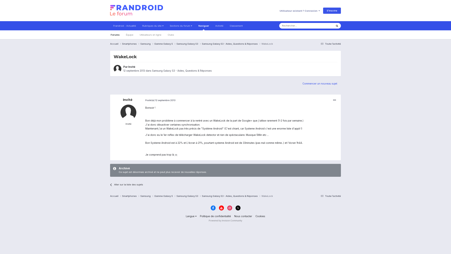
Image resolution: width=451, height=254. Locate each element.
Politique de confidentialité (215, 216)
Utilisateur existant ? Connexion (299, 10)
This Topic (322, 25)
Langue (190, 216)
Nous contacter (243, 216)
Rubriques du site (152, 25)
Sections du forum (180, 25)
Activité (219, 25)
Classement (236, 25)
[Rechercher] (337, 26)
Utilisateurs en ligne (150, 34)
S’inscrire (332, 10)
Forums (115, 34)
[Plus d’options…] (334, 100)
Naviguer (203, 25)
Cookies (260, 216)
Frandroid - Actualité (124, 25)
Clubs (171, 34)
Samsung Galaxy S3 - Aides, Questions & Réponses (182, 70)
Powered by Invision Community (225, 220)
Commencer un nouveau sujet (319, 83)
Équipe (129, 34)
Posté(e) (160, 100)
